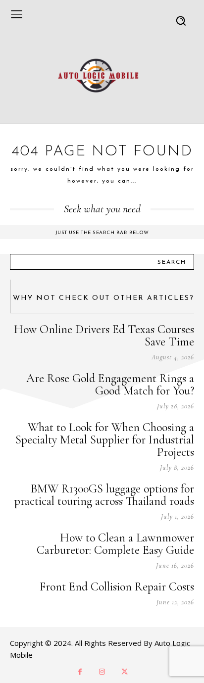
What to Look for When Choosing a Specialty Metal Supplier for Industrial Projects (104, 439)
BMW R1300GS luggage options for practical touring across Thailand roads (104, 495)
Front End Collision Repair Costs (117, 587)
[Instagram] (102, 672)
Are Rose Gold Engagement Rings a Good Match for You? (110, 384)
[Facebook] (80, 672)
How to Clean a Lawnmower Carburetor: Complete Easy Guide (115, 544)
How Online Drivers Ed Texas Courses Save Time (104, 335)
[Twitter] (124, 672)
